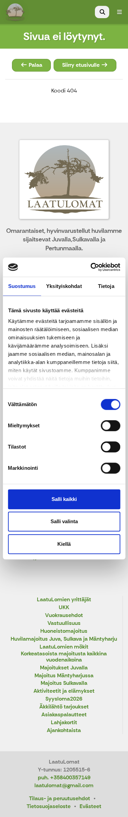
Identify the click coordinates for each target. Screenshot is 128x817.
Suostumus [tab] (22, 286)
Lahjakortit (64, 722)
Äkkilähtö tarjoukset (64, 707)
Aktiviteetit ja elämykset (64, 691)
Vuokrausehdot (64, 615)
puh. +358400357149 (64, 777)
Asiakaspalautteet (64, 715)
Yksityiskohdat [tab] (64, 286)
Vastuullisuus (64, 623)
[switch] (110, 425)
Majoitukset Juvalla (64, 668)
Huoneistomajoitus (63, 631)
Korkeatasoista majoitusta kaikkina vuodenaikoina (64, 657)
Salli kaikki (64, 499)
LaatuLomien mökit (64, 647)
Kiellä (64, 544)
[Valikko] (119, 12)
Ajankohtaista (64, 730)
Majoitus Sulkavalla (64, 683)
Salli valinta (64, 521)
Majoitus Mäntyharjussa (64, 676)
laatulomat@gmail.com (64, 785)
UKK (64, 607)
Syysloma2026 (63, 699)
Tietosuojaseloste (49, 806)
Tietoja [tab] (106, 286)
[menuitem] (102, 12)
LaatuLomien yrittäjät (64, 599)
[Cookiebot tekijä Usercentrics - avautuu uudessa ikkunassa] (91, 267)
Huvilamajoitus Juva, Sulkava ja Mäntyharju (64, 639)
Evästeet (90, 806)
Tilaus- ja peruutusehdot (59, 798)
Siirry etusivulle (81, 64)
